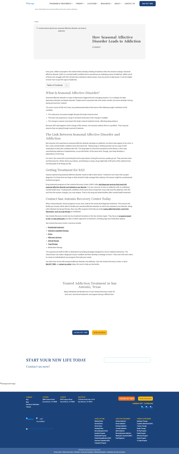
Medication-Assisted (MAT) (124, 435)
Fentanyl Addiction (121, 426)
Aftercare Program (142, 435)
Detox (50, 234)
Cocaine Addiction (121, 428)
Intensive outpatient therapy (58, 231)
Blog (27, 402)
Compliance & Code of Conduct (116, 452)
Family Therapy (141, 428)
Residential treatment (56, 227)
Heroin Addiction (120, 423)
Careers (28, 407)
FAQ (27, 399)
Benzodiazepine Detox (101, 431)
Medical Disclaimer (100, 452)
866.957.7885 (51, 264)
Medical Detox (99, 421)
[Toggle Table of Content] (66, 85)
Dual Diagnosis (120, 438)
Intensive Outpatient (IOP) (102, 440)
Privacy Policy (58, 452)
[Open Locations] (97, 3)
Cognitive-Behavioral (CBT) (145, 423)
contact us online (65, 264)
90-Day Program (141, 431)
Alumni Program (141, 438)
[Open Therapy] (83, 3)
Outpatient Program (100, 443)
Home (36, 9)
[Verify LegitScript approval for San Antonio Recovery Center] (29, 422)
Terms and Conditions (87, 452)
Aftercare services (55, 237)
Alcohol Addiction (121, 421)
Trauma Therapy (142, 426)
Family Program (141, 433)
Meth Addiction (120, 431)
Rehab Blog (42, 9)
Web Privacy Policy (68, 452)
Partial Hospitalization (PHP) (103, 438)
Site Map (77, 452)
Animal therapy (53, 241)
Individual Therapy (142, 421)
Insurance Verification (32, 404)
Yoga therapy (53, 244)
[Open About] (121, 3)
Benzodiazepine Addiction (123, 433)
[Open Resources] (111, 3)
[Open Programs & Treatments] (72, 3)
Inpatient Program (100, 433)
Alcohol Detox (99, 423)
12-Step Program (142, 440)
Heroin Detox (98, 426)
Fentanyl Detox (99, 428)
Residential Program (100, 435)
